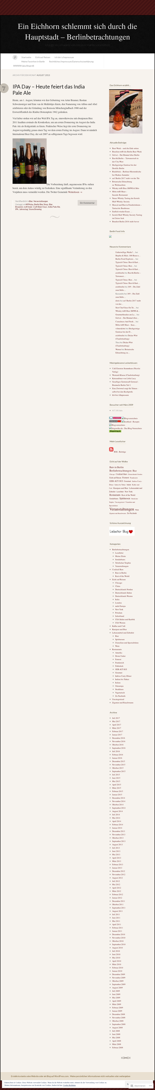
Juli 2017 (116, 718)
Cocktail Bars (121, 474)
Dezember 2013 (118, 831)
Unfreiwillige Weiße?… (125, 252)
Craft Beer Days (40, 207)
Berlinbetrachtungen (120, 470)
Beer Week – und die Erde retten (125, 148)
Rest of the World (128, 495)
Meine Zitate (120, 556)
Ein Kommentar (87, 203)
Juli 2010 (116, 951)
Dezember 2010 (118, 934)
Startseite (26, 57)
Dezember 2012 (118, 871)
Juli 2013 (116, 847)
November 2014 (118, 801)
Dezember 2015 (118, 761)
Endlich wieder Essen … (122, 211)
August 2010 (117, 947)
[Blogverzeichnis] (130, 418)
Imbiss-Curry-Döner (123, 676)
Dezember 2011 (118, 901)
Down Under (120, 656)
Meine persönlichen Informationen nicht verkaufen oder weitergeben (100, 1076)
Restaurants (114, 494)
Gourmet (127, 481)
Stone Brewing (35, 209)
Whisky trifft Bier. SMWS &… (127, 311)
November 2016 (118, 741)
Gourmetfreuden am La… (125, 314)
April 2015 (116, 784)
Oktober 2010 (118, 941)
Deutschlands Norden (135, 474)
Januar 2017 (117, 734)
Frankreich (134, 478)
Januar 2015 (117, 794)
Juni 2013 (116, 851)
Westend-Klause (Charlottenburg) (126, 375)
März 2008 (116, 1044)
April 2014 (116, 821)
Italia (117, 599)
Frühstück (119, 666)
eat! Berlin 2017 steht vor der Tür (125, 178)
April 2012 (116, 887)
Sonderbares (113, 498)
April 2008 (116, 1040)
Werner (118, 349)
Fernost (125, 477)
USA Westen (120, 622)
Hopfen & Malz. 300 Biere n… (128, 255)
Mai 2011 (116, 921)
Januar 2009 (117, 1011)
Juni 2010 (116, 954)
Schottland (119, 616)
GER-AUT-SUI (116, 481)
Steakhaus (119, 689)
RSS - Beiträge (120, 451)
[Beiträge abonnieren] (111, 451)
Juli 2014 (116, 814)
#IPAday (29, 204)
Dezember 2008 (118, 1014)
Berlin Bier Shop (41, 204)
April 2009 (116, 1001)
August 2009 (117, 987)
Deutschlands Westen (124, 596)
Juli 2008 (116, 1030)
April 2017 (116, 724)
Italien (129, 485)
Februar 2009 (117, 1007)
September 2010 (118, 944)
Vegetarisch (120, 692)
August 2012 (117, 877)
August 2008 (117, 1027)
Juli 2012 (116, 881)
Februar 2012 (117, 894)
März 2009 (116, 1004)
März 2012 (116, 891)
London (118, 602)
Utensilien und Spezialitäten (127, 642)
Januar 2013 (117, 867)
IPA (16, 209)
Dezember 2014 (118, 798)
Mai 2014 (116, 817)
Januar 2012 (117, 897)
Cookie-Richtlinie (69, 1085)
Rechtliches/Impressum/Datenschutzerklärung (71, 61)
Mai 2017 (116, 721)
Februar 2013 (117, 864)
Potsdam (118, 612)
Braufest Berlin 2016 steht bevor (125, 221)
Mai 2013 (116, 854)
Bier (31, 201)
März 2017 (116, 728)
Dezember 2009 (118, 974)
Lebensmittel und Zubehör (123, 632)
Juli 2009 (116, 991)
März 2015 (116, 788)
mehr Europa (120, 606)
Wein (137, 510)
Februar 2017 (117, 731)
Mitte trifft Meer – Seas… (125, 324)
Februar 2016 (117, 754)
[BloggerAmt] (117, 425)
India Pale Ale (54, 207)
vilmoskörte (120, 328)
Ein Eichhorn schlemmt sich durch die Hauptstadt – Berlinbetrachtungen (77, 31)
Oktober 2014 (118, 804)
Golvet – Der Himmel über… (127, 317)
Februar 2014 (117, 824)
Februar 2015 (117, 791)
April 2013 (116, 857)
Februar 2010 (117, 967)
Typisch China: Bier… (124, 265)
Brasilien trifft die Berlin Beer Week (127, 151)
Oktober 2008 (118, 1021)
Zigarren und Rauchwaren (117, 513)
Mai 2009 (116, 997)
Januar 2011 (117, 931)
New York (128, 491)
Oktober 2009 (118, 981)
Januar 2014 (117, 827)
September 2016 (118, 748)
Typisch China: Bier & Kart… (127, 262)
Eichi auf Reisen (42, 57)
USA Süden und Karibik (125, 619)
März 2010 (116, 964)
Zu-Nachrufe (132, 513)
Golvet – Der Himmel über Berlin (125, 155)
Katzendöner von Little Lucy (124, 378)
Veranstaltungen (40, 201)
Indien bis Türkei (120, 485)
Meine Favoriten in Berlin (33, 61)
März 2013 (116, 861)
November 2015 (118, 764)
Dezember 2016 (118, 738)
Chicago (112, 474)
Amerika (118, 652)
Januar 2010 (117, 971)
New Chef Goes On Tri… (125, 307)
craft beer (28, 207)
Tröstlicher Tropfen (123, 562)
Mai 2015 (116, 781)
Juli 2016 (116, 751)
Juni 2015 (116, 778)
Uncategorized (119, 502)
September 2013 (118, 841)
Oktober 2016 (118, 744)
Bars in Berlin (116, 467)
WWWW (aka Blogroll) (23, 65)
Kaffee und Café (118, 626)
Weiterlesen (75, 191)
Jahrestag (23, 209)
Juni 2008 (116, 1034)
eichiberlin (119, 272)
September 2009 (118, 984)
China (117, 586)
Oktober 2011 (118, 904)
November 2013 (118, 834)
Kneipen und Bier (120, 488)
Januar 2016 (117, 758)
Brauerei (19, 207)
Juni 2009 (116, 994)
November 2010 (118, 937)
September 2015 (118, 771)
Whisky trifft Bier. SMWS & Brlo (125, 188)
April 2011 (116, 924)
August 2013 (117, 844)
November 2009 (118, 977)
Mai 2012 (116, 884)
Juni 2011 (116, 917)
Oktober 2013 (118, 837)
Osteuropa (119, 686)
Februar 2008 (117, 1047)
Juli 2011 (116, 914)
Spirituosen (124, 498)
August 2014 (117, 811)
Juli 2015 (116, 774)
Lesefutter (120, 491)
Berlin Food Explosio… (125, 258)
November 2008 (118, 1017)
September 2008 (118, 1024)
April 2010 (116, 961)
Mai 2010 (116, 957)
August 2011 (117, 911)
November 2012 (118, 874)
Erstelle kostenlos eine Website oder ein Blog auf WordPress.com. (40, 1076)
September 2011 (118, 907)
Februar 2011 (117, 927)
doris (117, 300)
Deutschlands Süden (123, 592)
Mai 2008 (116, 1037)
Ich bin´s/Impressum (64, 57)
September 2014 (118, 807)
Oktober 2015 (118, 768)
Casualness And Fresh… (125, 321)
